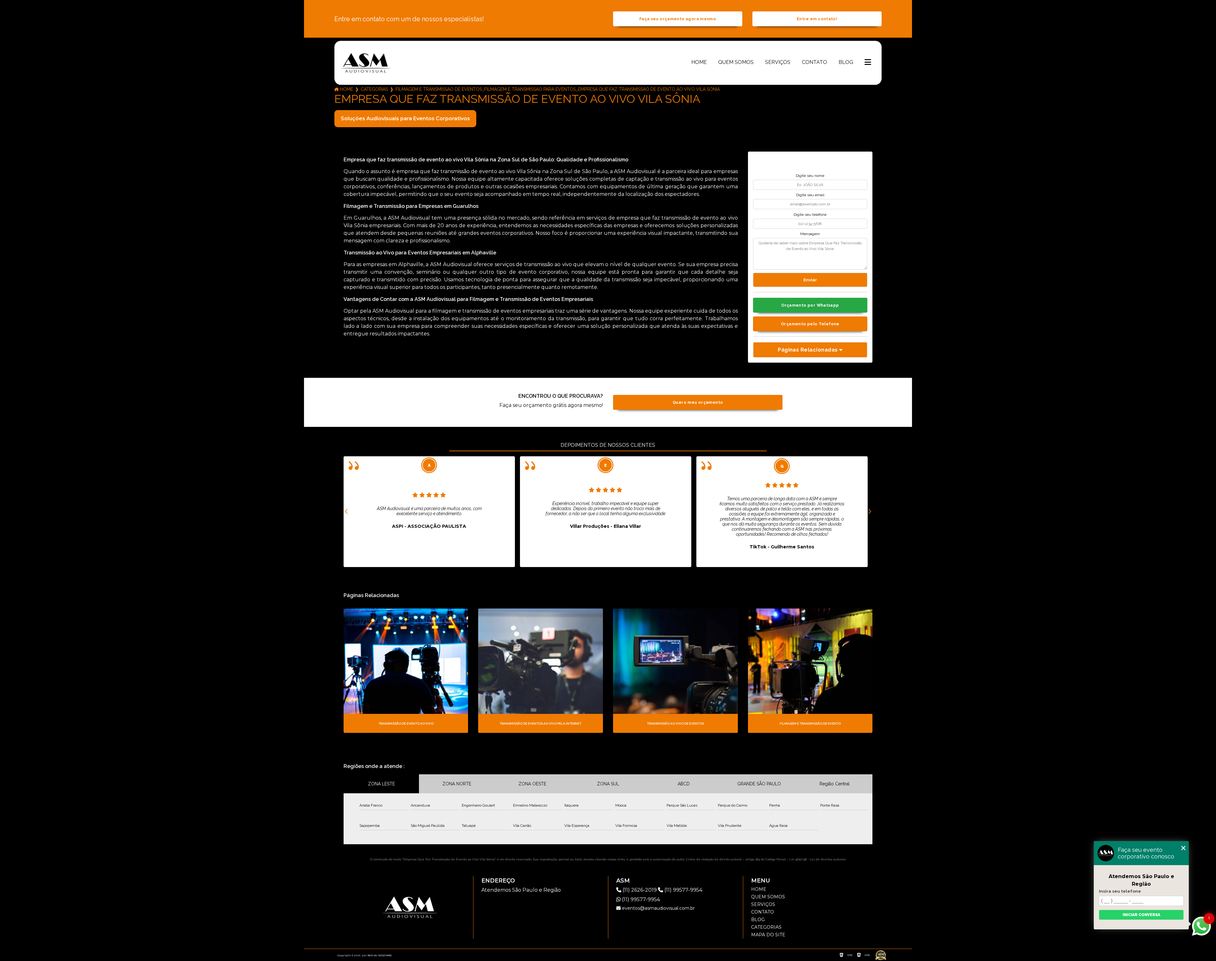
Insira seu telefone (1120, 891)
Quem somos (736, 62)
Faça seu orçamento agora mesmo (677, 18)
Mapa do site (768, 935)
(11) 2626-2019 (639, 890)
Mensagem (810, 234)
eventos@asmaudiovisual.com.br (658, 908)
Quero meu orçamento (698, 402)
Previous (347, 512)
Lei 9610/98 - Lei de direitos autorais (817, 859)
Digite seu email (810, 195)
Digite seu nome (810, 175)
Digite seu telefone (810, 214)
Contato (814, 62)
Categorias (374, 89)
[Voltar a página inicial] (365, 62)
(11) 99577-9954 (682, 890)
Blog (846, 62)
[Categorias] (868, 62)
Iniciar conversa (1141, 915)
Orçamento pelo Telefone (810, 323)
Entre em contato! (817, 18)
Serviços (777, 62)
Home (699, 62)
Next (869, 512)
